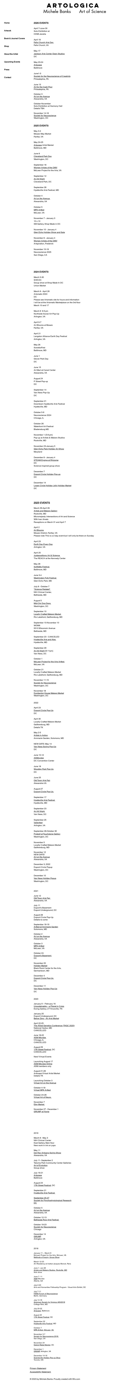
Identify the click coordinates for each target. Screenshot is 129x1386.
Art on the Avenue (42, 96)
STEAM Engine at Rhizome (46, 460)
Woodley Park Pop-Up (44, 769)
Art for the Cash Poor (43, 87)
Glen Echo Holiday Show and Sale (49, 232)
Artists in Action (41, 735)
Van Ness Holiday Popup (45, 878)
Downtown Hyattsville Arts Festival (49, 404)
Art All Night (39, 651)
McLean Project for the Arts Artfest (49, 661)
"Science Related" (42, 589)
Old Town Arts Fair (42, 780)
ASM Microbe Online (43, 1064)
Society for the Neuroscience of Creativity (52, 76)
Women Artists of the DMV (45, 241)
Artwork (7, 30)
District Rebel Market (42, 1345)
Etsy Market (39, 1104)
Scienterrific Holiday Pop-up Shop (47, 1358)
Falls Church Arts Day (44, 42)
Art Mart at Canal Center (45, 370)
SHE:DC (38, 280)
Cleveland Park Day (43, 156)
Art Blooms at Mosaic (43, 325)
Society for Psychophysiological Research (52, 1200)
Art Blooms (39, 530)
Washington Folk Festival (45, 578)
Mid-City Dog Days (42, 603)
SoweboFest (39, 347)
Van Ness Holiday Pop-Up (45, 988)
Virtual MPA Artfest (42, 1090)
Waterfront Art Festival (44, 426)
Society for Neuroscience (45, 115)
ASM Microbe (40, 1037)
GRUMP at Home (41, 1111)
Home (7, 23)
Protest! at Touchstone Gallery (47, 834)
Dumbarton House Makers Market (49, 693)
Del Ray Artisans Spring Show (47, 1153)
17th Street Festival (42, 1049)
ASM (36, 1279)
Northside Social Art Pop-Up (47, 314)
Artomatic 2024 (40, 294)
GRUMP (37, 1236)
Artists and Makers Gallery (45, 511)
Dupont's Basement (43, 955)
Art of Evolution (40, 1165)
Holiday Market (40, 965)
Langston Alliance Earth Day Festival (51, 336)
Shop (6, 46)
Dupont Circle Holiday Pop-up (47, 474)
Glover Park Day (41, 359)
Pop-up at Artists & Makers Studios (49, 437)
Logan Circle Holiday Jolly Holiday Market (52, 485)
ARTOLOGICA (73, 5)
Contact (7, 77)
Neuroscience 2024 (42, 415)
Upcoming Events (12, 62)
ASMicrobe (39, 758)
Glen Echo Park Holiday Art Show (49, 449)
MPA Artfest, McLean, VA (44, 1330)
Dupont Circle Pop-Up (43, 710)
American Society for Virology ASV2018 (49, 1302)
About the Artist (11, 54)
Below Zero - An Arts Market (46, 1018)
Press (6, 69)
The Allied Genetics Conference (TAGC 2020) (54, 1025)
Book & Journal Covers (14, 38)
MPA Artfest (39, 210)
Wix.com (76, 1379)
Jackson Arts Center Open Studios (49, 54)
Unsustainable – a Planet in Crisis (49, 1006)
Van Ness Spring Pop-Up (45, 746)
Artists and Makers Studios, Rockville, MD (50, 1270)
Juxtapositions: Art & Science (47, 555)
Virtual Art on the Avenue (45, 1083)
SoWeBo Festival (42, 567)
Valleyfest (38, 822)
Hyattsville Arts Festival (44, 800)
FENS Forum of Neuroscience (46, 1294)
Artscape (38, 65)
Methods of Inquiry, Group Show (46, 1257)
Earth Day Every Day (43, 544)
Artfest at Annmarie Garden (46, 927)
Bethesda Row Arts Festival (46, 1220)
